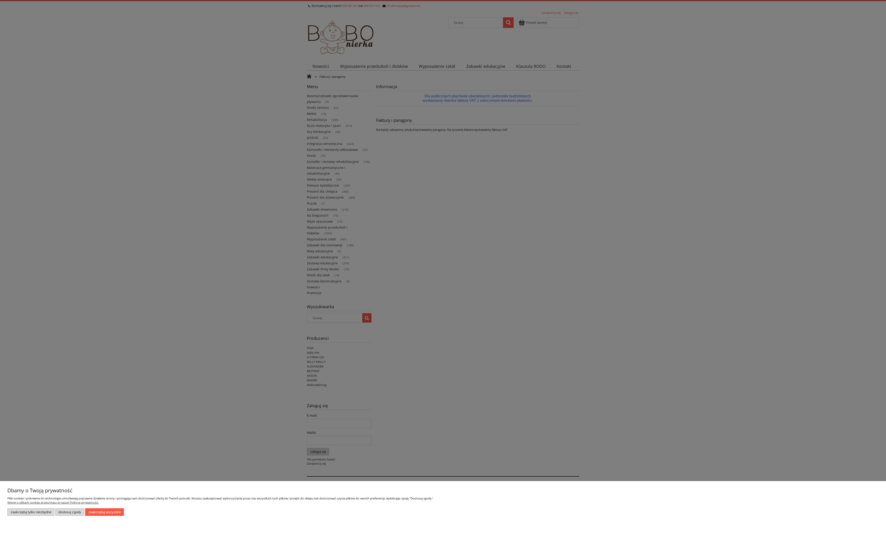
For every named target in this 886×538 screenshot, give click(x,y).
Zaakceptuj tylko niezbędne (31, 512)
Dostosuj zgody (69, 512)
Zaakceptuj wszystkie (104, 512)
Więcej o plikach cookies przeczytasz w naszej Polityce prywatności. (53, 502)
